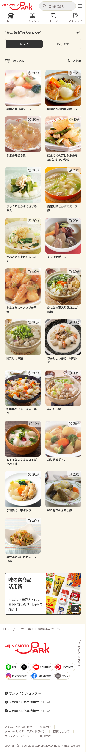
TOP (6, 629)
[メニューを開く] (80, 6)
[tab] (62, 44)
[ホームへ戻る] (17, 6)
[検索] (44, 6)
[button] (57, 6)
